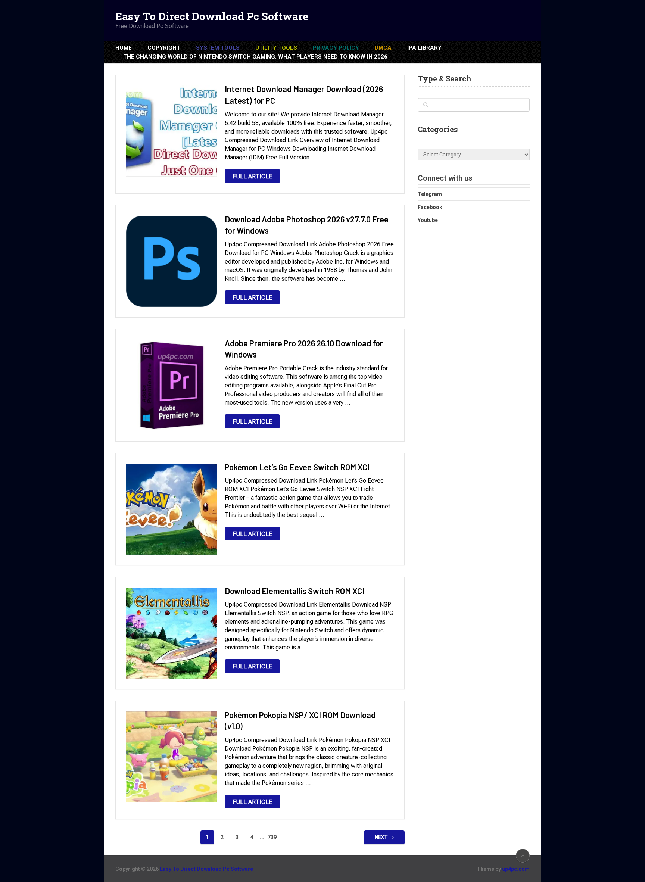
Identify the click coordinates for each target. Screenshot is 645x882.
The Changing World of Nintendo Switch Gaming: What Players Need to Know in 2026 (255, 56)
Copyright (163, 47)
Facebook (430, 207)
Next (382, 837)
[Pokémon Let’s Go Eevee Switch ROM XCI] (171, 509)
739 (272, 837)
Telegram (430, 194)
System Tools (218, 47)
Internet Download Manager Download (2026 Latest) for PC (304, 94)
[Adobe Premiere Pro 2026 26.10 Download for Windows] (171, 385)
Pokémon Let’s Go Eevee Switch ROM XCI (297, 467)
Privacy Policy (336, 47)
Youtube (428, 220)
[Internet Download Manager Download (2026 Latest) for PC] (171, 131)
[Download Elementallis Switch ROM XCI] (171, 633)
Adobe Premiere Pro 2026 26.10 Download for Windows (304, 348)
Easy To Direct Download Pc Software (211, 16)
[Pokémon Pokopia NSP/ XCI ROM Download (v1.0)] (171, 756)
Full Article (252, 176)
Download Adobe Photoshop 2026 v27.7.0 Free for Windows (307, 225)
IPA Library (424, 47)
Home (123, 47)
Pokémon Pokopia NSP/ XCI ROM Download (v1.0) (300, 720)
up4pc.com (516, 869)
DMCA (383, 47)
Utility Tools (276, 47)
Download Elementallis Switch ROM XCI (294, 591)
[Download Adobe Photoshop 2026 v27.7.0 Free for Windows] (171, 261)
